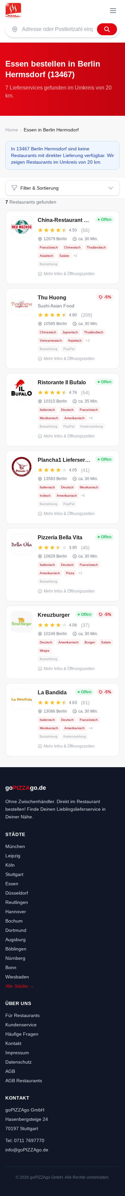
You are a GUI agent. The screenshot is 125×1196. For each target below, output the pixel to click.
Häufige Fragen (21, 1034)
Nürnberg (15, 958)
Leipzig (12, 855)
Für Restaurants (22, 1015)
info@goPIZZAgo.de (26, 1149)
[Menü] (113, 10)
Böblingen (15, 948)
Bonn (10, 967)
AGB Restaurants (23, 1080)
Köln (10, 865)
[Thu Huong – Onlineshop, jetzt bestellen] (62, 328)
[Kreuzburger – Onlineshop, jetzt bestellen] (62, 642)
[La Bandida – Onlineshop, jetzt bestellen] (62, 719)
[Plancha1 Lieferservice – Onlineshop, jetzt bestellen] (62, 487)
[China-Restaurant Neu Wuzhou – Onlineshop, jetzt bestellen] (62, 247)
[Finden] (107, 29)
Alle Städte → (19, 986)
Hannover (15, 911)
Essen (11, 883)
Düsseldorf (16, 893)
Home (11, 129)
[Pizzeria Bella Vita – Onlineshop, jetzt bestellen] (62, 564)
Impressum (17, 1052)
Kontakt (13, 1043)
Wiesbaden (17, 976)
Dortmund (15, 930)
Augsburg (15, 939)
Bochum (14, 921)
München (15, 846)
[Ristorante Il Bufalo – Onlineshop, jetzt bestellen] (62, 409)
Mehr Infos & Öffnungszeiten (69, 273)
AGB (10, 1071)
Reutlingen (16, 902)
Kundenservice (21, 1024)
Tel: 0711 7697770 (24, 1140)
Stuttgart (14, 874)
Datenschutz (18, 1062)
